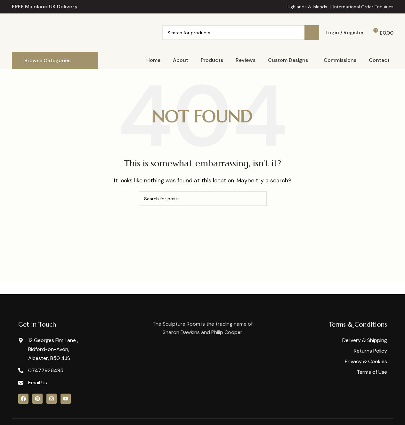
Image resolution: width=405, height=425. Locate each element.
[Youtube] (66, 399)
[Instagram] (51, 399)
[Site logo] (68, 32)
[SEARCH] (311, 32)
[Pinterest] (37, 399)
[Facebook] (23, 399)
